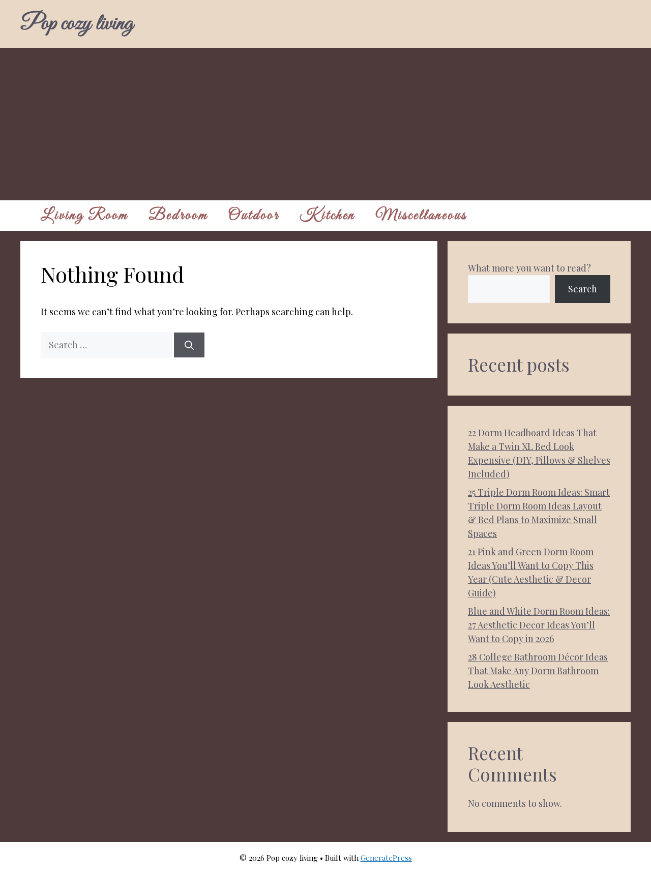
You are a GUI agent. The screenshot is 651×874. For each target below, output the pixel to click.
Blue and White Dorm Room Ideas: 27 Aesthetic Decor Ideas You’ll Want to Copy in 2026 (539, 625)
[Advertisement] (325, 124)
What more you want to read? (529, 268)
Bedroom (178, 215)
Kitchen (327, 215)
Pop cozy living (76, 24)
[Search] (189, 345)
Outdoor (253, 215)
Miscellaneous (421, 215)
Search (582, 289)
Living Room (84, 215)
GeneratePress (386, 858)
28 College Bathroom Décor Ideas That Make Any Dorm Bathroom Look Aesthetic (538, 670)
